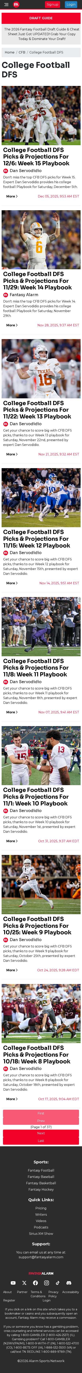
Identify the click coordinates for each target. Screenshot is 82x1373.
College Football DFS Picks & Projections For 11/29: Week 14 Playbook (37, 281)
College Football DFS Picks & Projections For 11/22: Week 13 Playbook (37, 410)
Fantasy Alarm (24, 294)
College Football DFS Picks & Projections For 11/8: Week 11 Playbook (36, 668)
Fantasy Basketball (41, 1183)
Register (9, 1300)
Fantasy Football (41, 1170)
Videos (41, 1221)
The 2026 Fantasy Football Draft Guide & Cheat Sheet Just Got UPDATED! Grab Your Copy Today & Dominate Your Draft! (41, 34)
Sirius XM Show (41, 1234)
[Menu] (6, 5)
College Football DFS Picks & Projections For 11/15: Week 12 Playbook (36, 539)
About (7, 1292)
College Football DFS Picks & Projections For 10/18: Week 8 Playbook (36, 1054)
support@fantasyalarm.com (41, 1257)
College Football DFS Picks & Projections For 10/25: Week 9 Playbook (37, 926)
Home (10, 52)
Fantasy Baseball (41, 1177)
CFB (22, 52)
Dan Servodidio (26, 170)
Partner (22, 1292)
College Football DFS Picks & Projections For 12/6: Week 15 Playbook (36, 157)
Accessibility (70, 1292)
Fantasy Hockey (41, 1189)
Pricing (41, 1208)
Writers (41, 1214)
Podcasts (41, 1227)
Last (41, 1141)
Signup (52, 4)
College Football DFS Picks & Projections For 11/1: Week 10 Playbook (36, 797)
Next (41, 1133)
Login (71, 4)
